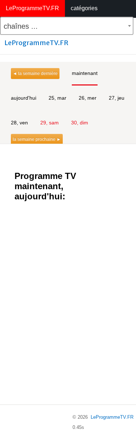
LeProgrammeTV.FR (32, 8)
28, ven (19, 123)
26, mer (87, 98)
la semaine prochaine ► (37, 139)
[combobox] (66, 26)
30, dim (79, 123)
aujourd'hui (23, 98)
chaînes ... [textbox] (21, 26)
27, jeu (116, 98)
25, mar (57, 98)
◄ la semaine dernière (35, 73)
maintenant (85, 73)
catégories (84, 8)
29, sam (49, 123)
